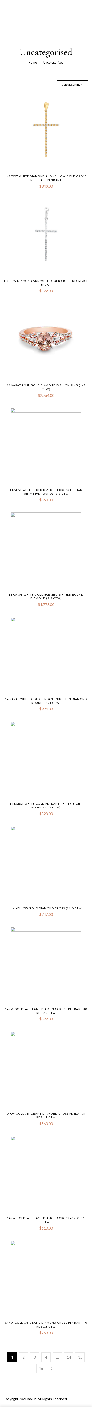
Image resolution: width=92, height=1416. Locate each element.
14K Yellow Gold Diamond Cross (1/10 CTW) (46, 908)
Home (33, 62)
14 (69, 1357)
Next (52, 1368)
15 (80, 1357)
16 (41, 1368)
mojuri (31, 1399)
